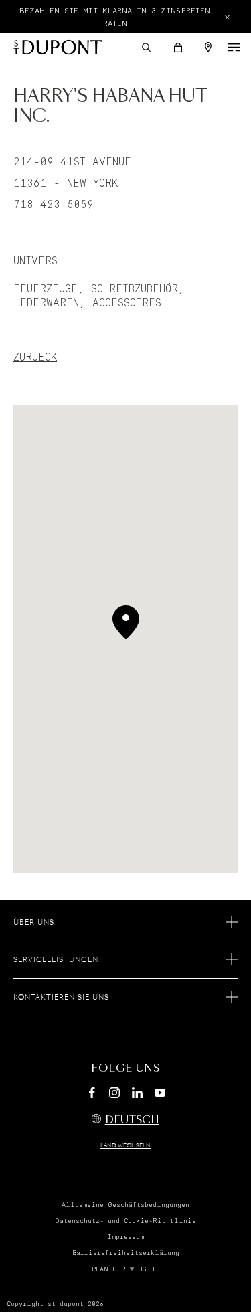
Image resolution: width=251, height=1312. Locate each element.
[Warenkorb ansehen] (178, 47)
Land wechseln (125, 1146)
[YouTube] (160, 1093)
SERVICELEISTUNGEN (55, 960)
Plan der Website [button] (126, 1269)
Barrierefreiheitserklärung (125, 1253)
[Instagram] (114, 1094)
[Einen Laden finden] (208, 47)
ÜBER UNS (33, 922)
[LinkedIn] (137, 1094)
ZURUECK (35, 357)
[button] (146, 47)
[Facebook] (91, 1094)
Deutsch (132, 1120)
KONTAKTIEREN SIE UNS (61, 997)
